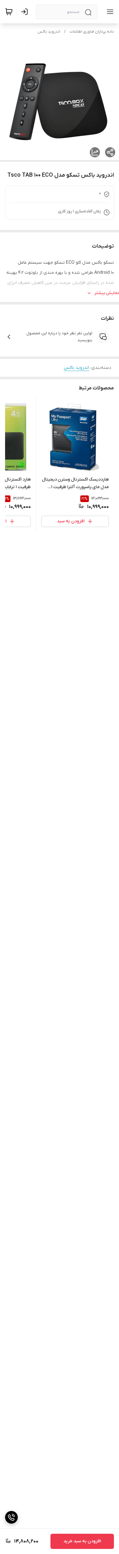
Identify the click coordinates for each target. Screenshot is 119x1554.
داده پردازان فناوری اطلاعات (91, 31)
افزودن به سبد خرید (82, 1541)
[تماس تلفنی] (11, 1517)
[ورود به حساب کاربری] (26, 11)
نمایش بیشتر (106, 293)
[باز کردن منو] (109, 12)
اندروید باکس (48, 31)
